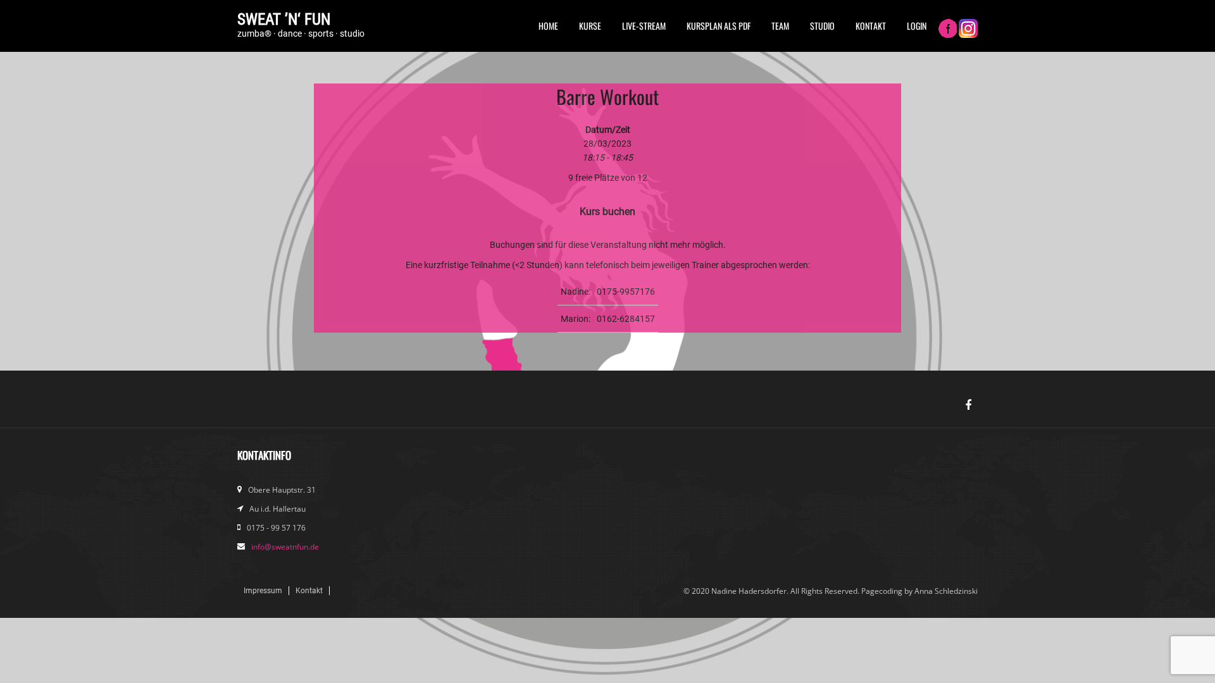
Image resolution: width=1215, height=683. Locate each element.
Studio (822, 25)
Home (548, 25)
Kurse (590, 25)
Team (780, 25)
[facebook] (968, 405)
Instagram (968, 30)
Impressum (263, 590)
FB (947, 30)
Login (916, 25)
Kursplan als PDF (719, 25)
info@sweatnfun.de (285, 546)
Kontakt (871, 25)
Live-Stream (644, 25)
